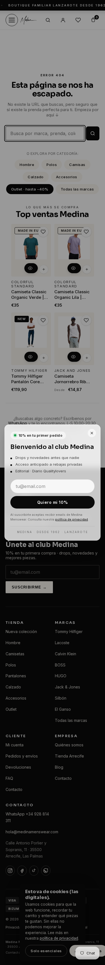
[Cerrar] (91, 433)
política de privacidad (71, 519)
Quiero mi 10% (52, 502)
